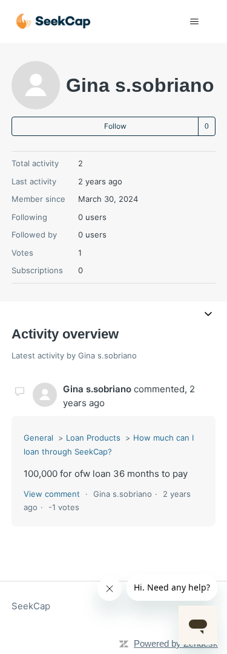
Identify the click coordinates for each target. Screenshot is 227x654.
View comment (52, 494)
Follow (115, 126)
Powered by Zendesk (176, 643)
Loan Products (93, 437)
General (38, 437)
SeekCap (31, 606)
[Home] (53, 21)
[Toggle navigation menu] (194, 21)
